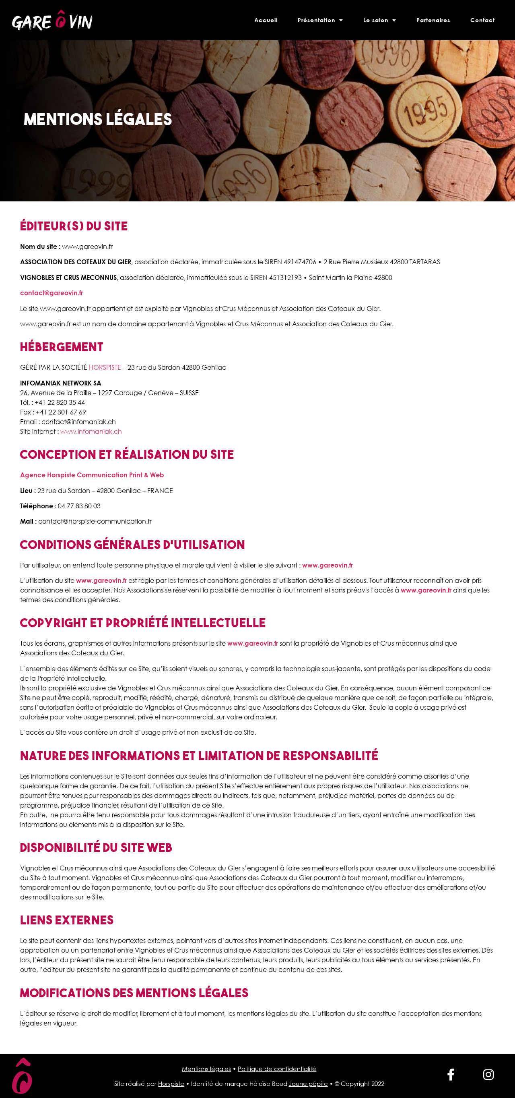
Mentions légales (206, 1068)
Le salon (375, 20)
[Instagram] (488, 1075)
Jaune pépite (308, 1083)
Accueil (266, 20)
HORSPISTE (105, 367)
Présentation (316, 20)
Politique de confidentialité (277, 1068)
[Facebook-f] (451, 1075)
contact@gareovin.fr (51, 293)
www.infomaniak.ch (91, 431)
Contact (482, 20)
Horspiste (171, 1083)
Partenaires (433, 20)
